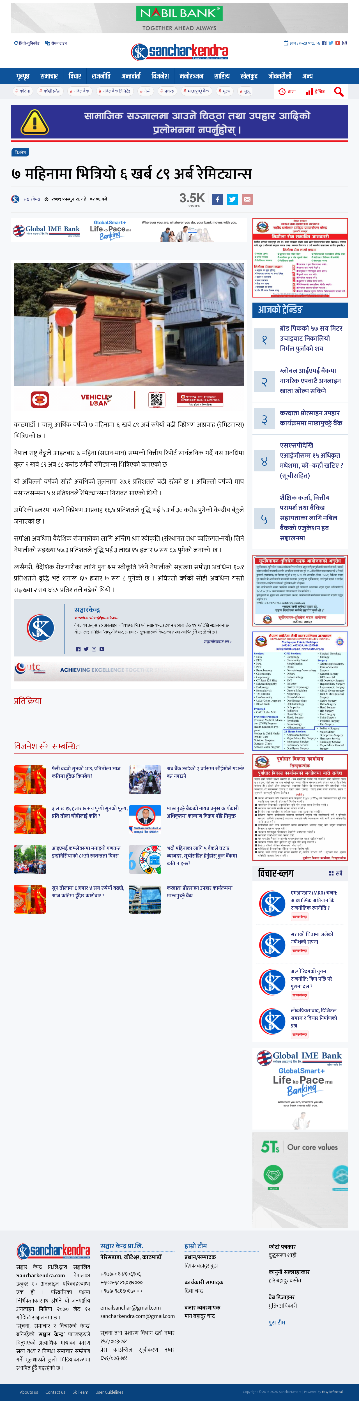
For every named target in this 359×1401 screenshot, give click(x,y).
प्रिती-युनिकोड (29, 43)
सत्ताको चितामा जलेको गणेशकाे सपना (312, 938)
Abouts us (29, 1392)
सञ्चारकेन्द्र (30, 199)
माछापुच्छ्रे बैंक (198, 91)
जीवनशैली (279, 76)
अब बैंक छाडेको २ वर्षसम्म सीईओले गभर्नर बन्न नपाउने (205, 773)
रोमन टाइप (58, 43)
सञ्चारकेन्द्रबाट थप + (218, 642)
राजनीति (101, 76)
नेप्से (147, 91)
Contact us (55, 1392)
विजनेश (160, 76)
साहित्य (222, 76)
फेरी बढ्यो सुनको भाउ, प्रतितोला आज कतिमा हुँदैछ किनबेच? (86, 773)
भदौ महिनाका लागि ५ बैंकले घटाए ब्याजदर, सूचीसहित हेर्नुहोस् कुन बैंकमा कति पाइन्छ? (202, 856)
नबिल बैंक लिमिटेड (116, 91)
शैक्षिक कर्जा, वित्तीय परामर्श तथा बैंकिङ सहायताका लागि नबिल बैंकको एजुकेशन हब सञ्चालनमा (308, 518)
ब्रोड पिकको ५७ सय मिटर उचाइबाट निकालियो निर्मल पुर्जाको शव (311, 338)
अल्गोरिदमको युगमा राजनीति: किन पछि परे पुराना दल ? (311, 979)
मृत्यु (247, 91)
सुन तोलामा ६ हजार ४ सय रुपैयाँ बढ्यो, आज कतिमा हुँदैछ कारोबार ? (88, 892)
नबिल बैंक (81, 91)
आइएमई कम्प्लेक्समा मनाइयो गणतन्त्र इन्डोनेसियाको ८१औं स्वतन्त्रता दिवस (86, 852)
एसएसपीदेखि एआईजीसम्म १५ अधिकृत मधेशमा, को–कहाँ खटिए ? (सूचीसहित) (311, 460)
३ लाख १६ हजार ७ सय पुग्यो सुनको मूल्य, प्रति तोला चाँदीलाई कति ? (90, 813)
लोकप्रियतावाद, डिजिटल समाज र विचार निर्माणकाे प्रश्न (314, 1018)
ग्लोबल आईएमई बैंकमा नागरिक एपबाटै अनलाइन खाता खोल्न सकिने (310, 381)
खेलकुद (249, 76)
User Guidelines (109, 1392)
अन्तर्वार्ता (131, 76)
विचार (75, 76)
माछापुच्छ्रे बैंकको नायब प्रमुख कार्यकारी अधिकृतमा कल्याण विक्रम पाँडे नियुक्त (203, 813)
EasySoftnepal (332, 1392)
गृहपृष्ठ (23, 76)
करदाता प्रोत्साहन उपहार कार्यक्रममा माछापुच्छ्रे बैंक (200, 892)
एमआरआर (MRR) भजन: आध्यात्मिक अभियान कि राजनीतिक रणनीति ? (314, 901)
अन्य (307, 76)
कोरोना (25, 91)
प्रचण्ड (169, 91)
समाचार (49, 76)
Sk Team (80, 1392)
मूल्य (226, 91)
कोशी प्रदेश (52, 91)
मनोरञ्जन (191, 76)
